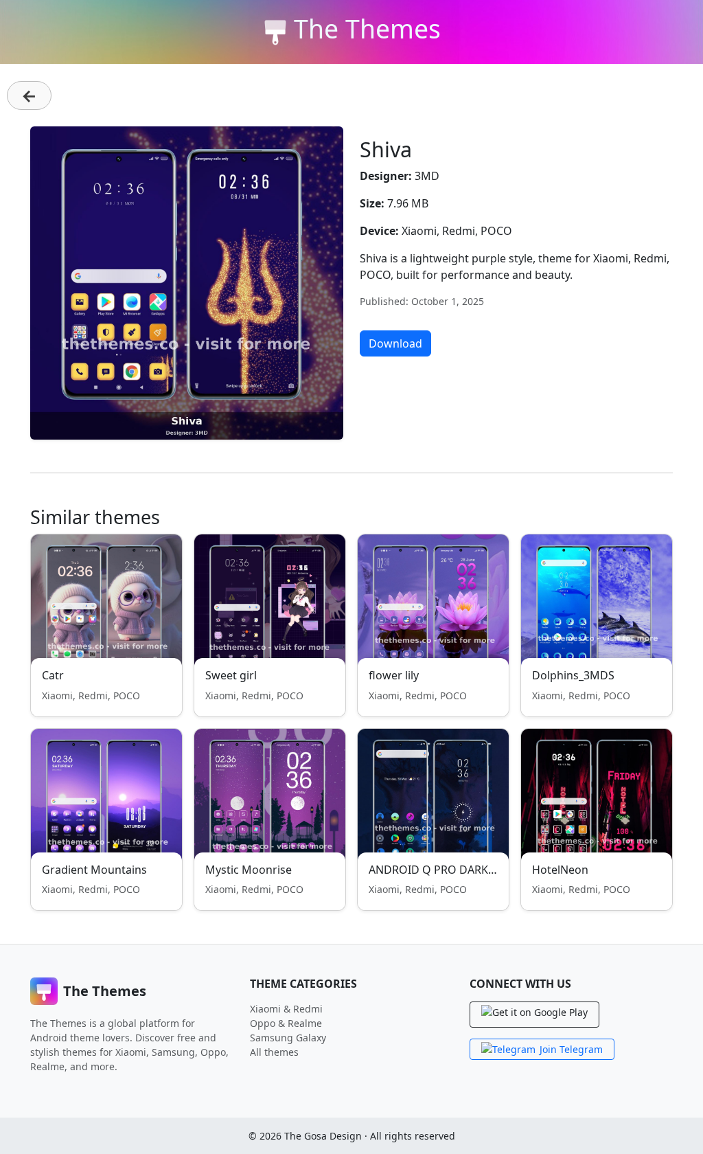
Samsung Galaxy (288, 1037)
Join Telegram (571, 1049)
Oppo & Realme (286, 1023)
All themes (274, 1052)
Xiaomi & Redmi (286, 1008)
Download (395, 343)
